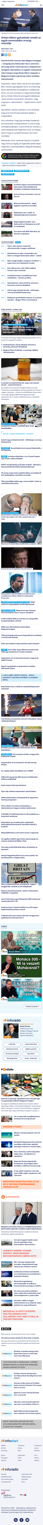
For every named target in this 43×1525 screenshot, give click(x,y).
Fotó (35, 1455)
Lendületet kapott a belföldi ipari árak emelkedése (17, 427)
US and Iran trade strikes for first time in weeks (20, 1338)
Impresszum (5, 1510)
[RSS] (16, 1520)
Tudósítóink (38, 1445)
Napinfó (3, 1460)
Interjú (36, 1448)
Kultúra (20, 1448)
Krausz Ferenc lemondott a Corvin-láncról (16, 569)
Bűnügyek (4, 1458)
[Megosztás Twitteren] (6, 55)
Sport (19, 1450)
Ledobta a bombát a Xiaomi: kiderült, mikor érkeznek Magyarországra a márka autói (19, 1253)
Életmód (37, 1450)
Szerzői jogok (14, 1512)
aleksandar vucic (21, 171)
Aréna (23, 1482)
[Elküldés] (9, 55)
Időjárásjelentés (26, 1477)
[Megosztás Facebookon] (2, 55)
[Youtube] (27, 1520)
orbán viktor (7, 171)
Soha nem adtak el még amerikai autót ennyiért (20, 644)
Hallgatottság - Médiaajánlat (25, 1508)
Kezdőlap (5, 163)
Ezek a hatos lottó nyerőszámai (13, 785)
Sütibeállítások (28, 1512)
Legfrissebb (21, 1455)
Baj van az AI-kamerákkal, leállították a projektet (18, 544)
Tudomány (21, 1445)
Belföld (3, 1445)
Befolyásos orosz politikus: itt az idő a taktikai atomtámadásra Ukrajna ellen (21, 1184)
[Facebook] (22, 1520)
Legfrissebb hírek (27, 1474)
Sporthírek (25, 1479)
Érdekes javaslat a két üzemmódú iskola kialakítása (18, 749)
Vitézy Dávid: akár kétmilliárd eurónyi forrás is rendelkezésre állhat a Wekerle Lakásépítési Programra (18, 596)
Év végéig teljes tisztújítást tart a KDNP (17, 771)
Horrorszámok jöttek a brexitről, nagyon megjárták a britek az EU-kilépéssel (18, 885)
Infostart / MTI (7, 49)
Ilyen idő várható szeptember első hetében (18, 791)
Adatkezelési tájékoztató (19, 1510)
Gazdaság (4, 1450)
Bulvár (3, 1455)
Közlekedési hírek (6, 1477)
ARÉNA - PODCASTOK (8, 1)
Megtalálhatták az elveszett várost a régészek (19, 833)
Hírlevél (36, 1458)
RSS (21, 1512)
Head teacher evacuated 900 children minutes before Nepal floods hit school (19, 1424)
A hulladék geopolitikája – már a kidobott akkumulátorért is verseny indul (20, 677)
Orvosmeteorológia (7, 1479)
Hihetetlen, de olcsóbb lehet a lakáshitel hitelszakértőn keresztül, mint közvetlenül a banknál (19, 825)
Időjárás (36, 1460)
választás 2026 (7, 174)
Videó (19, 1460)
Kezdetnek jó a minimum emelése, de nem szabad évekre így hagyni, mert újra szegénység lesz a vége (19, 517)
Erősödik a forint (12, 1127)
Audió (20, 1458)
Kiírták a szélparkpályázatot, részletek (18, 434)
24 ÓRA (18, 242)
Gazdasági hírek (6, 1482)
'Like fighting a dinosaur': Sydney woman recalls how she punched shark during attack (20, 1365)
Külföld (12, 163)
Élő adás (12, 1044)
